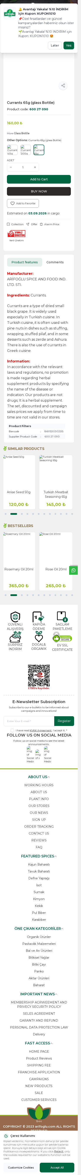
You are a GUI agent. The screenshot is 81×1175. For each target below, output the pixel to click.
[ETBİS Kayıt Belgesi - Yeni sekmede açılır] (39, 677)
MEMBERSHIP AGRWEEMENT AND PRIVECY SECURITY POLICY (39, 1004)
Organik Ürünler (39, 937)
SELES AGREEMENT (39, 1014)
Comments (55, 262)
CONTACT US (39, 833)
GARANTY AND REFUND (39, 1020)
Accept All (57, 1167)
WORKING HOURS (39, 785)
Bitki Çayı (39, 964)
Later (55, 45)
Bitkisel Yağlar (39, 958)
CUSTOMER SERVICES (39, 1100)
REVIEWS (39, 840)
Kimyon (39, 899)
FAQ (39, 847)
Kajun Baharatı (39, 864)
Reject (58, 1151)
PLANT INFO (39, 799)
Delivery (39, 1034)
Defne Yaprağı (38, 878)
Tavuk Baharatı (39, 871)
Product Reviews (39, 1058)
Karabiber (39, 920)
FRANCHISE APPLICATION (39, 1072)
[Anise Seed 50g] (20, 471)
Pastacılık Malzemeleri (39, 944)
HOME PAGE (39, 1051)
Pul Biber (39, 913)
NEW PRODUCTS (38, 1086)
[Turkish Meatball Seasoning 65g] (57, 471)
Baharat (39, 985)
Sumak (39, 892)
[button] (5, 514)
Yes (68, 45)
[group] (39, 61)
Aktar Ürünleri (39, 978)
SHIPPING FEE (39, 1065)
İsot (39, 885)
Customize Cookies (21, 1167)
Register (64, 721)
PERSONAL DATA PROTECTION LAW (39, 1027)
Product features (24, 262)
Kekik (39, 906)
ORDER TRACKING (39, 827)
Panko (39, 971)
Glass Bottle (22, 133)
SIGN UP (39, 820)
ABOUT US (39, 792)
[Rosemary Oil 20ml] (20, 548)
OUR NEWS (39, 813)
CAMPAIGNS (39, 1079)
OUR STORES (39, 806)
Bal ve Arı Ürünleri (39, 951)
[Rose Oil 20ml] (57, 548)
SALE (39, 1093)
